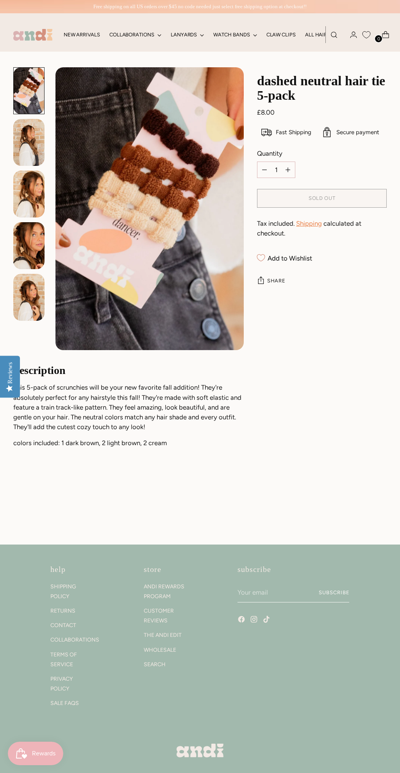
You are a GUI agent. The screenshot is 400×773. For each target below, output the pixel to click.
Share (276, 281)
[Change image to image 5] (29, 297)
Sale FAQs (64, 703)
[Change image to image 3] (29, 194)
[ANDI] (32, 35)
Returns (62, 611)
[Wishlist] (366, 35)
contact (63, 625)
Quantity (269, 153)
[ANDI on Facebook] (242, 620)
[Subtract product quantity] (288, 170)
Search (155, 664)
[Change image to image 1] (29, 90)
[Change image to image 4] (29, 245)
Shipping (309, 223)
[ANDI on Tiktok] (267, 620)
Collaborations (74, 639)
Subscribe (334, 592)
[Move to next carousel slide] (380, 517)
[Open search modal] (334, 35)
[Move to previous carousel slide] (362, 518)
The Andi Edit (163, 635)
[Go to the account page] (350, 35)
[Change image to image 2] (29, 142)
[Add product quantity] (264, 170)
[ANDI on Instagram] (254, 620)
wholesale (160, 650)
